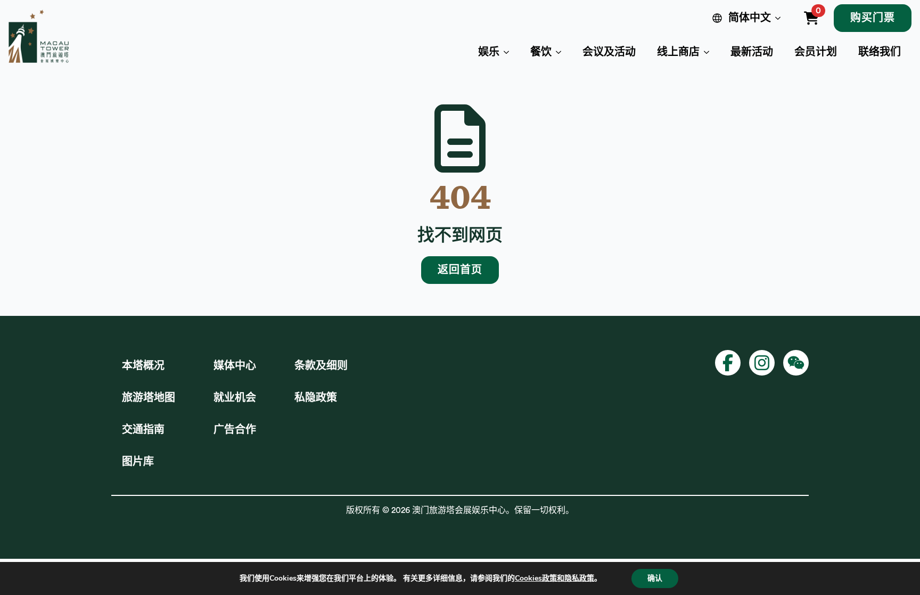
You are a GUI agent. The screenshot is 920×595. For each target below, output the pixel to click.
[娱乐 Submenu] (509, 52)
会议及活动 (609, 52)
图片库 (138, 462)
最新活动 (751, 52)
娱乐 (488, 52)
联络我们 (879, 52)
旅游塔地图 (148, 398)
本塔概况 (143, 366)
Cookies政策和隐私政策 (554, 578)
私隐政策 (315, 398)
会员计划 (815, 52)
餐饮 (541, 52)
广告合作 (234, 430)
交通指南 (143, 430)
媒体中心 (234, 366)
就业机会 (234, 398)
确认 (654, 578)
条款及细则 (321, 366)
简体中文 (749, 18)
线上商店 (678, 52)
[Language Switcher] (780, 18)
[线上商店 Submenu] (710, 52)
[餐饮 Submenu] (562, 52)
